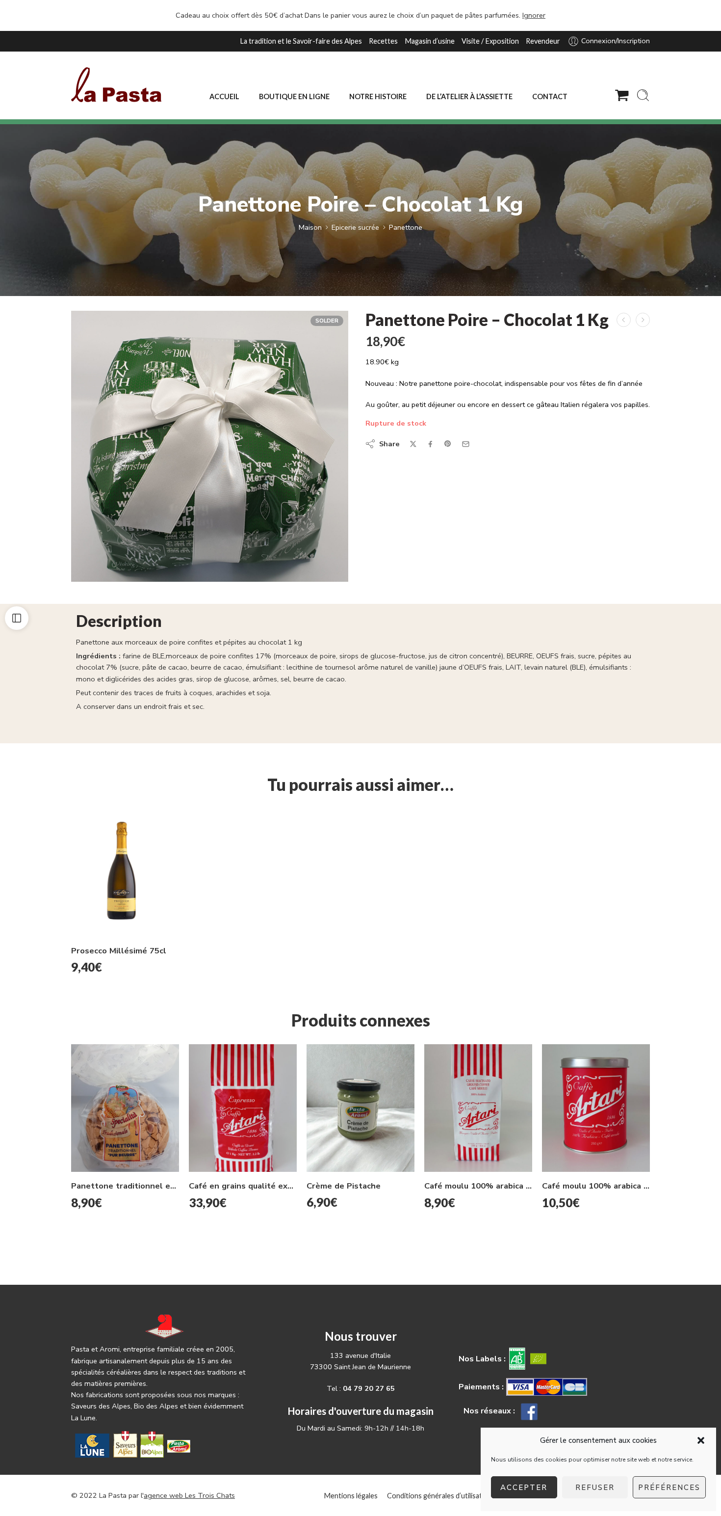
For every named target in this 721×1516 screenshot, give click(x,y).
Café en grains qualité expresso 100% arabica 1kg (243, 1185)
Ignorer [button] (533, 15)
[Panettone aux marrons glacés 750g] (624, 320)
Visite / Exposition (490, 41)
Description (119, 621)
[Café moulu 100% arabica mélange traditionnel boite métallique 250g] (596, 1108)
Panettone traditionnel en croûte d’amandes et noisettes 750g (125, 1185)
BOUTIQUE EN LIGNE (294, 96)
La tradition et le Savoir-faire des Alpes (301, 41)
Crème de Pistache (344, 1185)
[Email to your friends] (466, 444)
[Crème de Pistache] (360, 1108)
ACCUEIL (224, 96)
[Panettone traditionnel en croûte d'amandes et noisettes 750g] (125, 1108)
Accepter (523, 1487)
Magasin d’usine (430, 41)
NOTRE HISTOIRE (378, 96)
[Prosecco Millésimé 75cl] (125, 873)
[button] (701, 1440)
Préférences (669, 1487)
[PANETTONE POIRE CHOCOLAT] (209, 446)
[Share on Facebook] (430, 444)
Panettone (405, 227)
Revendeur (543, 41)
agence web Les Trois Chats (189, 1495)
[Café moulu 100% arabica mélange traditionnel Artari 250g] (478, 1108)
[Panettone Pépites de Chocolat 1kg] (643, 320)
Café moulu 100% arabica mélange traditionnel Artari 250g (478, 1185)
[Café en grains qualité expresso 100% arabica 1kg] (243, 1108)
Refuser (595, 1487)
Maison (310, 227)
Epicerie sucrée (355, 227)
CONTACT (549, 96)
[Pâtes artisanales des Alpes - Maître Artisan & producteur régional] (116, 84)
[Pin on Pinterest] (448, 444)
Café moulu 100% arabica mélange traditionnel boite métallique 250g (596, 1185)
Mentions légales (351, 1495)
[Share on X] (413, 444)
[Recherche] (643, 95)
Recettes (383, 41)
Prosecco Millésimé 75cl (118, 950)
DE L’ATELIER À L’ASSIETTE (469, 96)
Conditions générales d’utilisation (439, 1495)
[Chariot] (622, 95)
